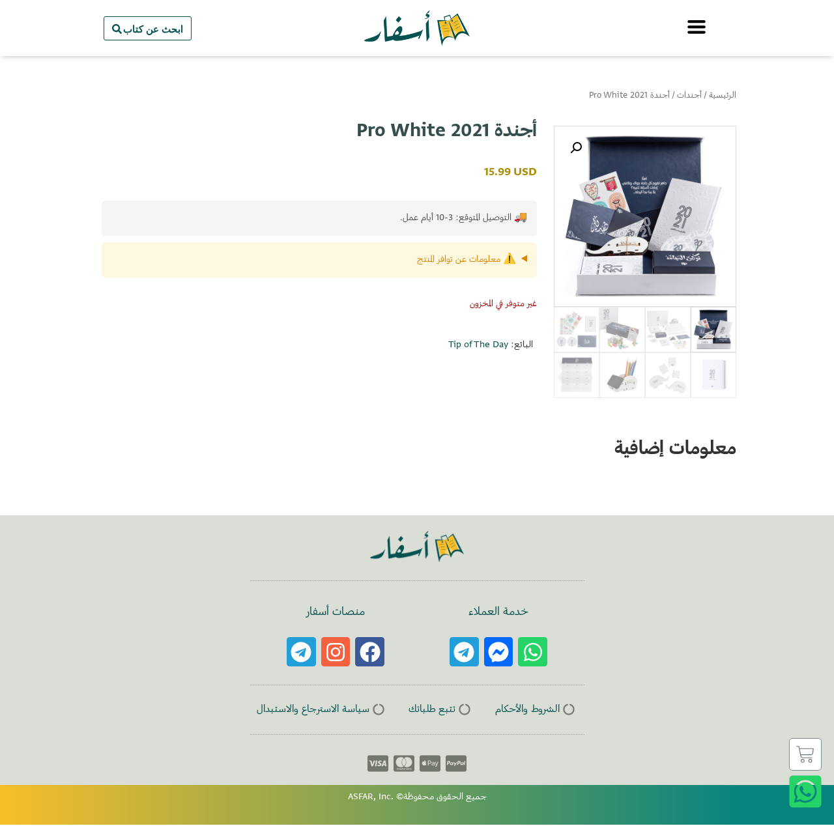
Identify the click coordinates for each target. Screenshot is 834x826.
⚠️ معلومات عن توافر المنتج (466, 260)
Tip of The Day (478, 345)
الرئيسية (722, 95)
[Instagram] (336, 651)
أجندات (689, 95)
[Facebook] (369, 651)
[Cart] (805, 754)
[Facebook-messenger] (498, 651)
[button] (576, 148)
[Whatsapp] (532, 651)
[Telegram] (464, 651)
